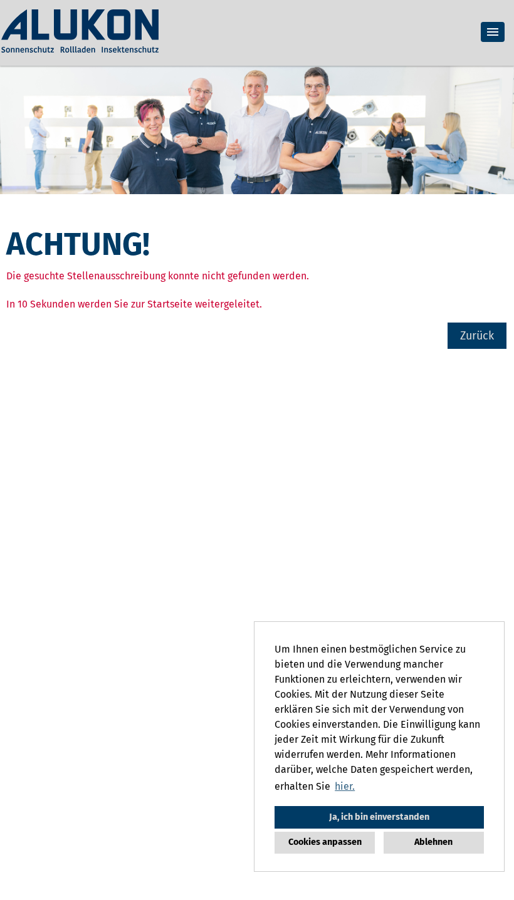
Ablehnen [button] (433, 842)
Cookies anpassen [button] (325, 842)
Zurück (477, 336)
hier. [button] (345, 786)
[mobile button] (493, 32)
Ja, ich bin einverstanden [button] (379, 817)
